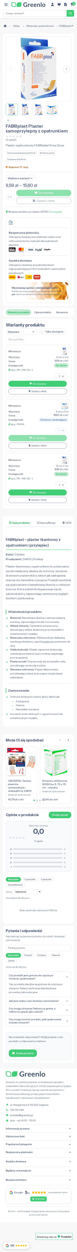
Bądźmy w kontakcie (18, 1170)
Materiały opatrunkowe (40, 25)
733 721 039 (17, 1110)
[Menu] (6, 4)
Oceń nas (40, 1199)
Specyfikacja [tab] (47, 522)
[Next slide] (68, 740)
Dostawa (41, 955)
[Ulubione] (59, 4)
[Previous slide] (60, 740)
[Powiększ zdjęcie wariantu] (65, 351)
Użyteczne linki (15, 1136)
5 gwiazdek (29, 879)
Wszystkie (13, 879)
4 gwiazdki (46, 879)
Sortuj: (9, 891)
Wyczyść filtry (16, 339)
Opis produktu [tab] (20, 522)
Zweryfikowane (15, 885)
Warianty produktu (19, 312)
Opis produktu (42, 312)
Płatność (56, 955)
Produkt (28, 955)
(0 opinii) (11, 139)
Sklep (16, 25)
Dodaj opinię (60, 814)
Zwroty (11, 961)
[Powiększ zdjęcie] (38, 69)
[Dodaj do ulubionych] (8, 120)
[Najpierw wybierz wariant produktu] (38, 196)
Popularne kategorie (19, 1144)
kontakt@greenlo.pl (21, 1115)
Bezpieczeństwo (16, 1179)
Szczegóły (56, 211)
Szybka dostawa (16, 1161)
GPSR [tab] (68, 522)
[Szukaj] (70, 13)
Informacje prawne (18, 1128)
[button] (66, 69)
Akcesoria (62, 312)
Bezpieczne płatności (19, 1152)
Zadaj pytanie (24, 1053)
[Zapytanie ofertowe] (65, 4)
